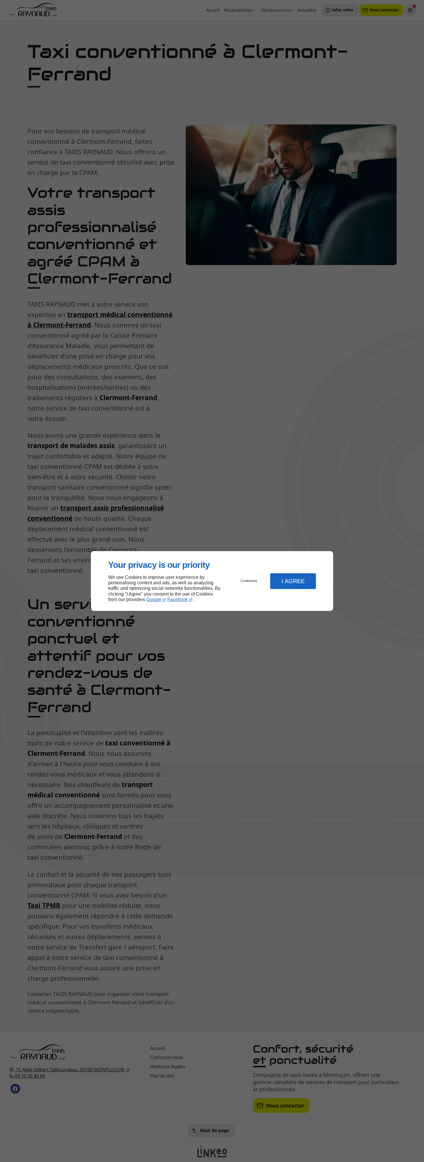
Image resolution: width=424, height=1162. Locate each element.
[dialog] (212, 581)
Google (153, 599)
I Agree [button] (293, 581)
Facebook (177, 599)
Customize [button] (249, 581)
